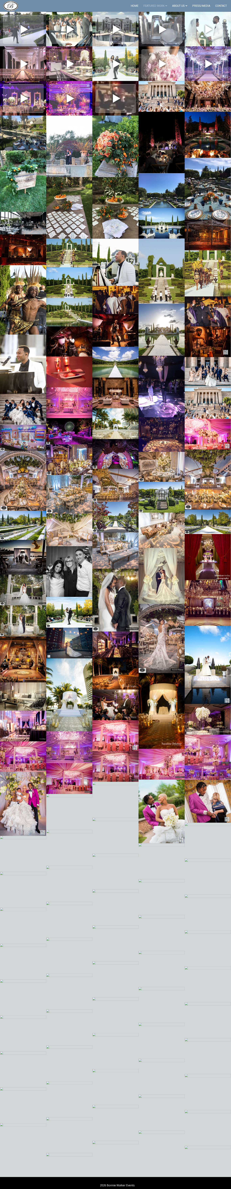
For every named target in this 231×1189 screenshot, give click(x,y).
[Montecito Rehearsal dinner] (161, 142)
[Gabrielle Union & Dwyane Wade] (208, 29)
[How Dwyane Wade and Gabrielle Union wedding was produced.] (115, 29)
